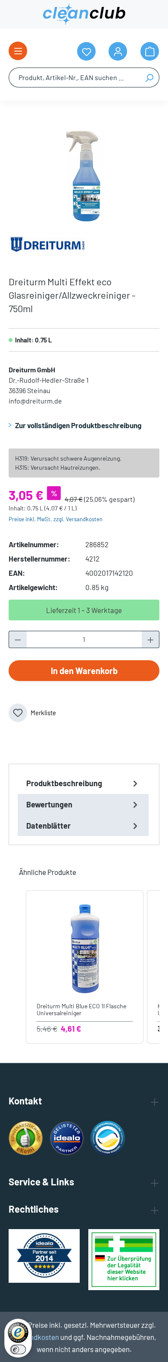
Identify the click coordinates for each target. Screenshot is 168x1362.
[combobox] (74, 77)
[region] (84, 175)
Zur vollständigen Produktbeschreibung (78, 425)
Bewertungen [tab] (49, 804)
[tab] (83, 783)
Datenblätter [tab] (48, 825)
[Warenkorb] (149, 51)
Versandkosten (35, 1337)
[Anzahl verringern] (18, 639)
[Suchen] (149, 77)
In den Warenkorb (84, 670)
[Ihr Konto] (118, 51)
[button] (17, 967)
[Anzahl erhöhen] (151, 639)
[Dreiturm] (47, 245)
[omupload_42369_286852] (84, 175)
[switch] (18, 1349)
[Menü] (18, 51)
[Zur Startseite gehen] (84, 14)
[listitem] (84, 967)
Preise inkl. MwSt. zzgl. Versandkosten (56, 519)
